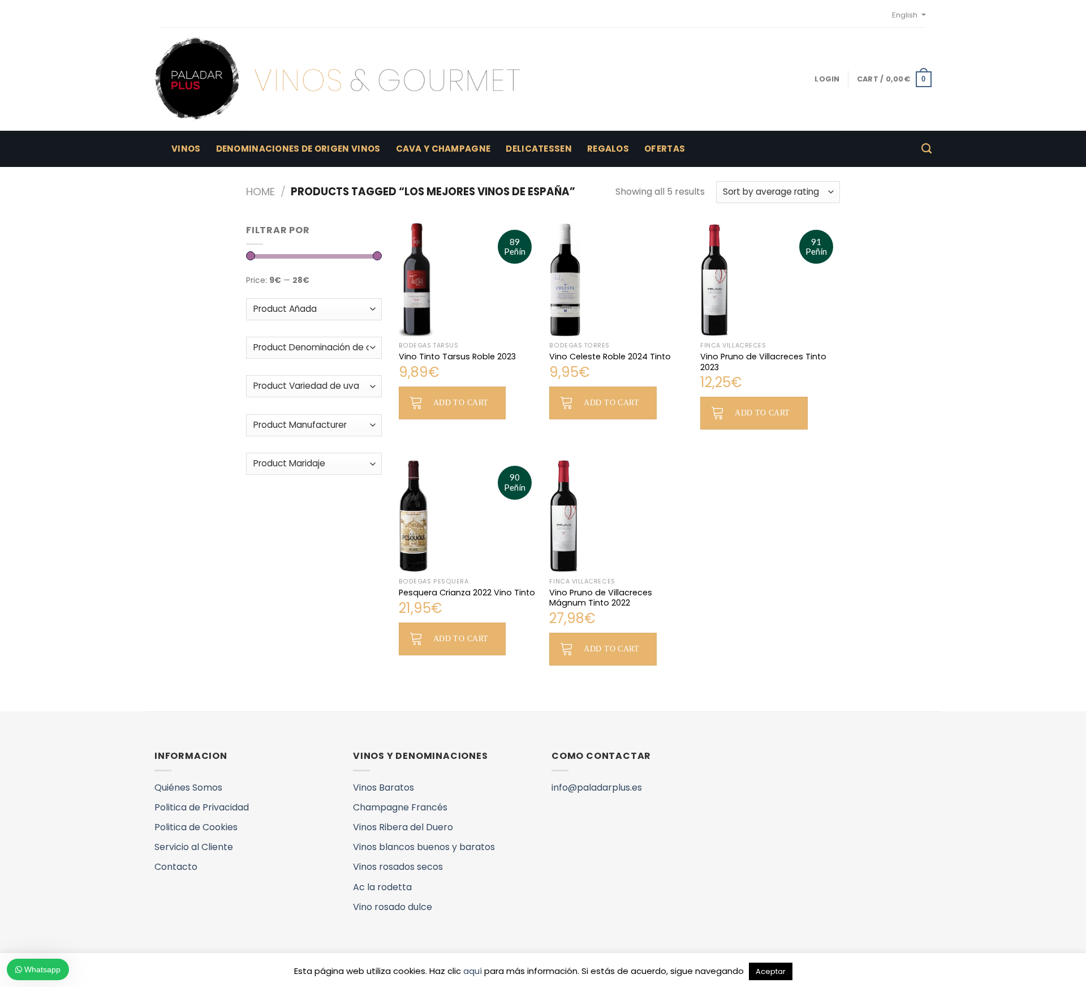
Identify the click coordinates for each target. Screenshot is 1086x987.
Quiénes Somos (188, 787)
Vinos (186, 149)
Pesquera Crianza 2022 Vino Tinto (467, 592)
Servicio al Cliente (193, 846)
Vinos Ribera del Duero (403, 827)
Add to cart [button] (461, 402)
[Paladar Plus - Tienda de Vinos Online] (337, 79)
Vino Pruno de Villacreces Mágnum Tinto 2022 (600, 597)
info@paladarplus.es (596, 787)
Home (260, 191)
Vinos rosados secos (398, 866)
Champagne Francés (400, 807)
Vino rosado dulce (392, 906)
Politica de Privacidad (201, 807)
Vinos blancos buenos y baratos (424, 846)
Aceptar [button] (771, 971)
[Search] (926, 149)
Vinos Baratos (383, 787)
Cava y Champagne (443, 149)
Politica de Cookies (196, 827)
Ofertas (664, 149)
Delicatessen (539, 149)
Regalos (608, 149)
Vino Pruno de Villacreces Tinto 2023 (763, 361)
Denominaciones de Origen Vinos (298, 149)
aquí (472, 971)
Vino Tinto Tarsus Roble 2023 (457, 356)
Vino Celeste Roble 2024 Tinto (610, 356)
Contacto (175, 866)
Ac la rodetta (382, 887)
